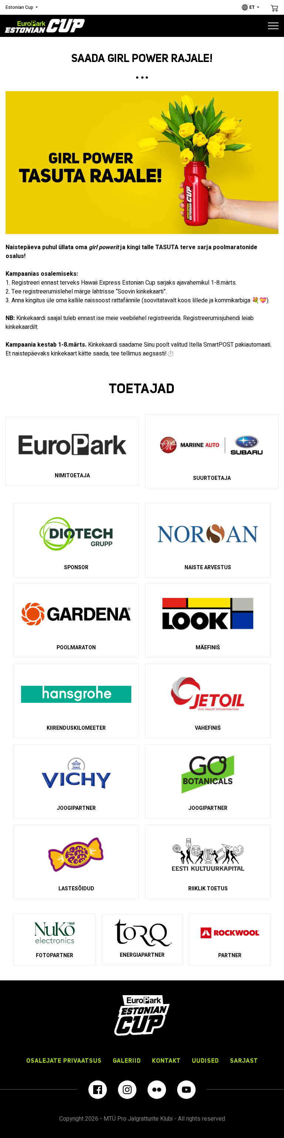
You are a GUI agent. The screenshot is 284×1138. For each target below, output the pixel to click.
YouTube (186, 1089)
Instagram (127, 1089)
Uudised (205, 1060)
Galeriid (127, 1060)
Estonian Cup (19, 7)
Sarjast (244, 1060)
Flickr (157, 1089)
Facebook (97, 1089)
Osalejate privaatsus (64, 1060)
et (252, 7)
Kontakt (166, 1060)
